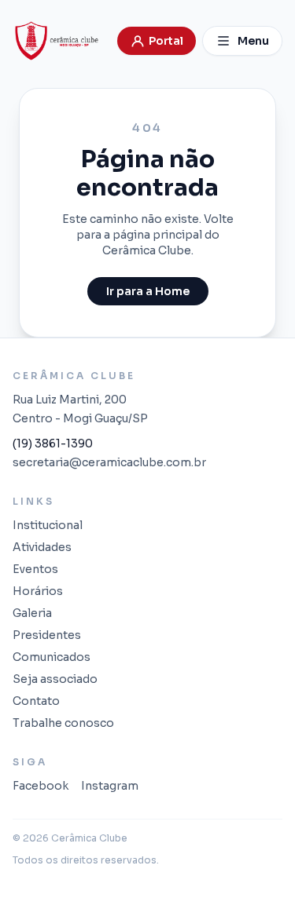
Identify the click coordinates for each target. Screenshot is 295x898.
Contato (36, 701)
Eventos (35, 569)
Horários (38, 591)
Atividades (42, 547)
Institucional (48, 525)
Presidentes (47, 635)
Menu (253, 41)
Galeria (32, 613)
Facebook (40, 786)
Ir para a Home (148, 291)
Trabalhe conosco (63, 723)
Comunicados (51, 657)
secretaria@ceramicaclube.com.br (109, 462)
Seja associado (55, 679)
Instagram (109, 786)
